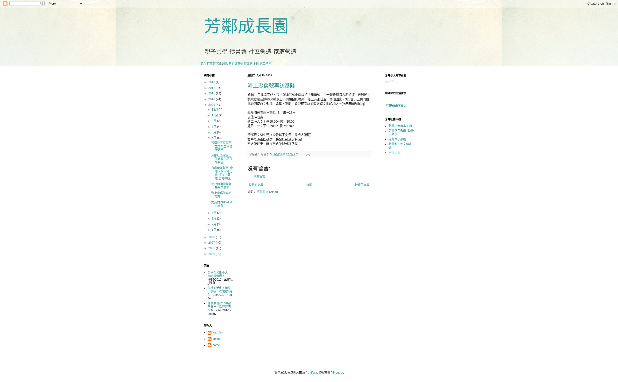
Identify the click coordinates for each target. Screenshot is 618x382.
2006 (212, 248)
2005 (212, 254)
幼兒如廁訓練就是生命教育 (221, 186)
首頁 (309, 185)
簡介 (203, 63)
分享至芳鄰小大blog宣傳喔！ (218, 274)
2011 (212, 93)
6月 (214, 132)
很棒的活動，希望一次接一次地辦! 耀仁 (220, 291)
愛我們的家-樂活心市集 (221, 204)
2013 (212, 82)
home (216, 345)
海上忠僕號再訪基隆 (271, 86)
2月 (214, 224)
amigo (216, 338)
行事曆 (211, 63)
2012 (212, 88)
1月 (214, 230)
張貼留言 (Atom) (267, 192)
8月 (214, 126)
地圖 (256, 63)
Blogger (338, 372)
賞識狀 (248, 63)
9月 (214, 121)
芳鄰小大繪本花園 (400, 126)
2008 (212, 237)
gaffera (312, 372)
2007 (212, 242)
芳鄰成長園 (246, 26)
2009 (212, 104)
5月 (214, 138)
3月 (214, 218)
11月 (215, 115)
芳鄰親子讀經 (397, 139)
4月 (214, 213)
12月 (215, 109)
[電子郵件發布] (307, 154)
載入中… (391, 81)
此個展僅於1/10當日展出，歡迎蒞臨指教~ (219, 307)
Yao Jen (217, 332)
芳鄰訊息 (222, 63)
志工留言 (265, 63)
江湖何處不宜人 (396, 106)
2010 (212, 99)
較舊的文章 (362, 185)
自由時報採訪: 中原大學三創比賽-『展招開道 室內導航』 (222, 173)
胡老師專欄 (236, 63)
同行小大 (394, 152)
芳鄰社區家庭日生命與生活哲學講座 (221, 146)
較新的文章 (256, 185)
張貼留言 (259, 176)
